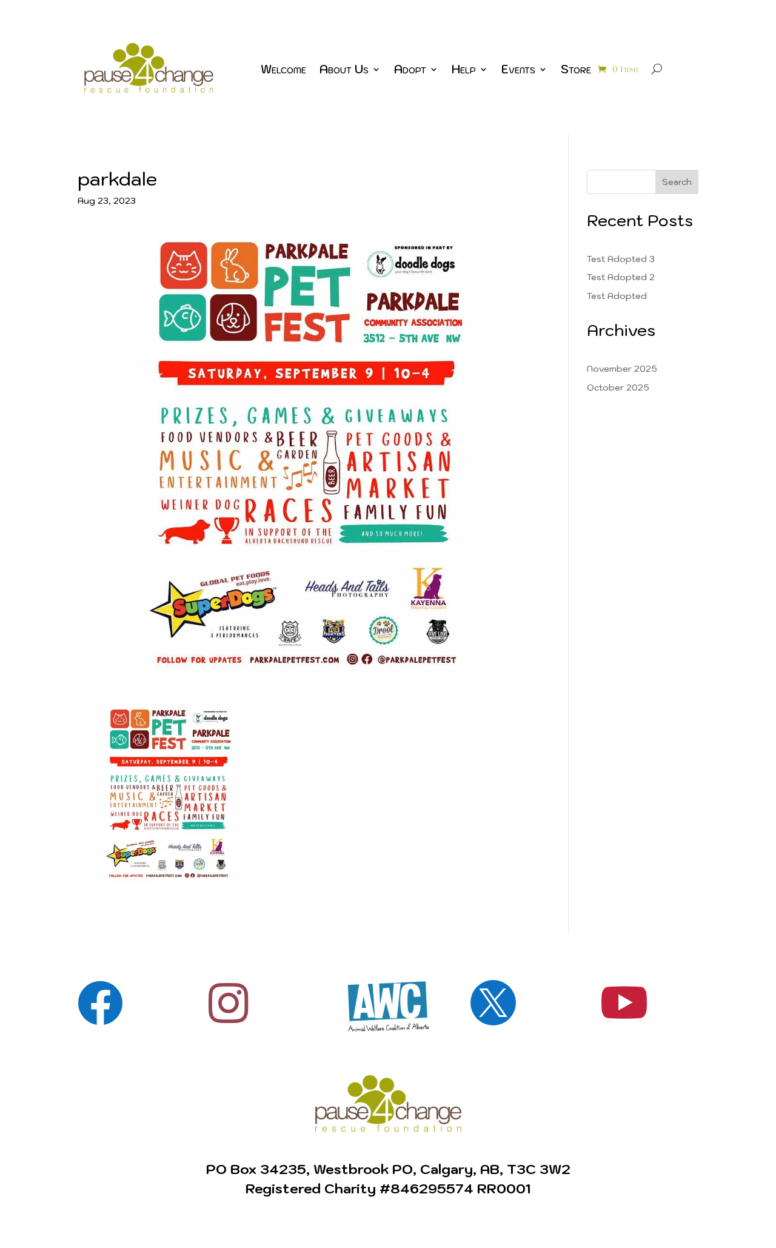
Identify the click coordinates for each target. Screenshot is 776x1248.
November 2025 (622, 368)
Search (677, 181)
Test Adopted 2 (621, 277)
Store (576, 69)
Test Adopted (617, 295)
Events (518, 69)
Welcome (283, 69)
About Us (344, 69)
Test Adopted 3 (621, 258)
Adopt (410, 69)
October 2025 (618, 387)
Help (464, 69)
